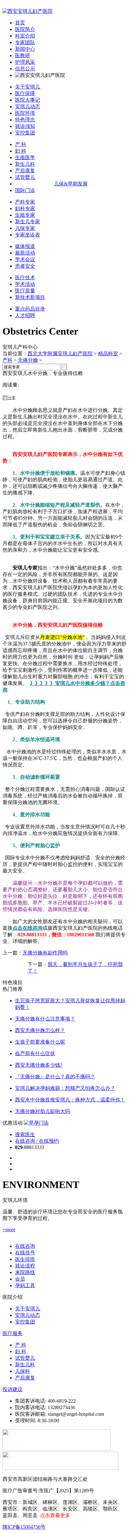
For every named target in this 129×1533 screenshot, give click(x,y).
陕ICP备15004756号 (24, 1527)
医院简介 (25, 29)
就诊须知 (25, 126)
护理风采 (25, 62)
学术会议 (25, 259)
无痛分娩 (28, 360)
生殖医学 (25, 157)
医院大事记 (27, 100)
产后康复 (25, 170)
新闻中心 (25, 49)
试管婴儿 (25, 177)
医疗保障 (25, 93)
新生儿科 (25, 164)
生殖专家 (25, 215)
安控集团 (25, 132)
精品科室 (108, 353)
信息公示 (25, 68)
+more (9, 1229)
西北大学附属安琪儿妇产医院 (60, 353)
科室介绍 (25, 35)
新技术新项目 (30, 297)
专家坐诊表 (27, 234)
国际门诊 (25, 190)
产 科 (20, 144)
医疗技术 (25, 277)
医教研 (22, 55)
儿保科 (22, 1371)
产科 (8, 360)
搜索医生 (25, 1134)
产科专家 (25, 202)
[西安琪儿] (28, 11)
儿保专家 (25, 228)
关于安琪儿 (27, 86)
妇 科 (20, 151)
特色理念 (25, 119)
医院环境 (25, 113)
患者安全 (25, 266)
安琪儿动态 (27, 106)
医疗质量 (25, 290)
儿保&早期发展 (71, 183)
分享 (11, 398)
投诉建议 (13, 1389)
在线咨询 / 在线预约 (37, 1141)
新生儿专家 (27, 221)
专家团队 (25, 42)
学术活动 (25, 284)
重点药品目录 (30, 308)
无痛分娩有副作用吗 (45, 952)
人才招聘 (25, 315)
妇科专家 (25, 208)
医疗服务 (13, 1333)
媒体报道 (25, 246)
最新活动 (25, 253)
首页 (20, 22)
